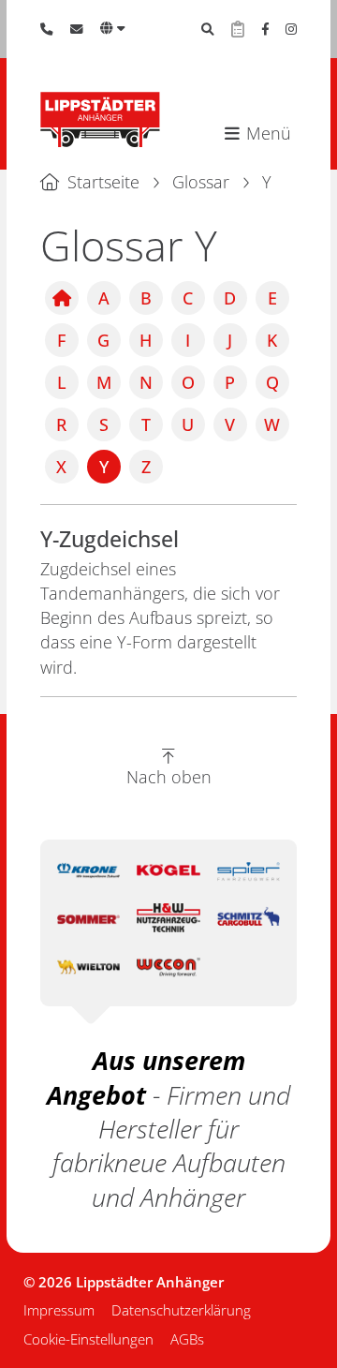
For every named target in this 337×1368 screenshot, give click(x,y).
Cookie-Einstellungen (88, 1339)
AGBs (187, 1339)
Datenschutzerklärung (181, 1310)
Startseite (103, 182)
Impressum (59, 1310)
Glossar (200, 182)
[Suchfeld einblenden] (208, 29)
